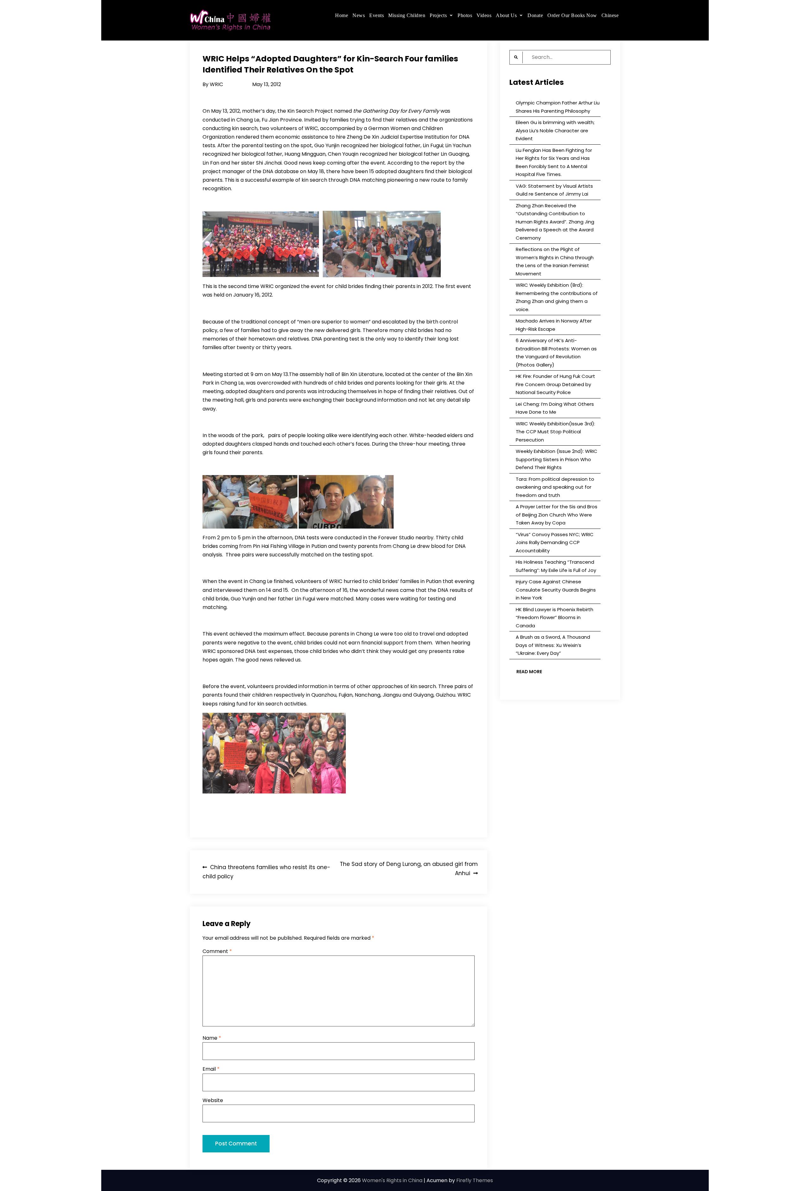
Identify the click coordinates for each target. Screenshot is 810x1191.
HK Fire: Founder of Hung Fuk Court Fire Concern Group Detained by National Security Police (555, 384)
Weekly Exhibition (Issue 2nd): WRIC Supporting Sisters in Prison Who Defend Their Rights (556, 459)
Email (211, 1069)
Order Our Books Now (572, 15)
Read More (529, 671)
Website (212, 1100)
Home (341, 15)
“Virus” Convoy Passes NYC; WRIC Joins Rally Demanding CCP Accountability (555, 542)
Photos (465, 15)
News (358, 15)
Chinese (610, 15)
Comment (217, 951)
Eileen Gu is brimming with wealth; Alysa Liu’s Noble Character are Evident (555, 130)
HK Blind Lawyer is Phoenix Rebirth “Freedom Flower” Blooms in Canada (554, 617)
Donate (535, 15)
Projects (438, 15)
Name (211, 1038)
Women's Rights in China (392, 1180)
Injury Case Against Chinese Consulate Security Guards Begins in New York (556, 589)
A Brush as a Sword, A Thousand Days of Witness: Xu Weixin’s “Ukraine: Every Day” (553, 645)
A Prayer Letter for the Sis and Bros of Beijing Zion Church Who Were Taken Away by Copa (556, 514)
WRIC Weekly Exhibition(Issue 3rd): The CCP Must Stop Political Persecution (555, 431)
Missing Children (406, 15)
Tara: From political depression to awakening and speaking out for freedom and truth (555, 487)
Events (376, 15)
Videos (484, 15)
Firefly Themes (474, 1180)
